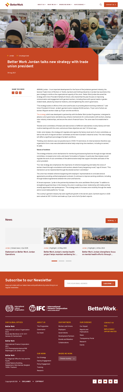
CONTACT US (110, 5)
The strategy (41, 114)
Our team (40, 333)
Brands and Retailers (65, 339)
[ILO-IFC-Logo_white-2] (14, 308)
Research (83, 342)
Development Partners (66, 336)
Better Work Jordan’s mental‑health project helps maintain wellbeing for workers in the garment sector (59, 254)
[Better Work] (103, 308)
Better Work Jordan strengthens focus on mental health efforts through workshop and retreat (99, 254)
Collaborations (63, 342)
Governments (63, 333)
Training (40, 367)
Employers (62, 329)
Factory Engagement (44, 361)
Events (82, 345)
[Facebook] (95, 381)
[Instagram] (110, 381)
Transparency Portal (87, 338)
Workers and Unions (65, 326)
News (82, 335)
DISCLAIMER (26, 382)
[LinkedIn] (116, 381)
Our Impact (84, 326)
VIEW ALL (111, 221)
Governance (41, 329)
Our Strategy (41, 357)
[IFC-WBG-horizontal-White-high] (48, 308)
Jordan (7, 248)
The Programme (42, 326)
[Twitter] (100, 381)
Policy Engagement (44, 364)
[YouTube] (105, 381)
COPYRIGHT (39, 382)
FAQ (105, 326)
